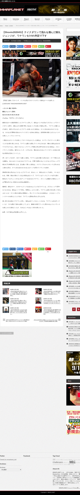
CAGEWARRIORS (57, 464)
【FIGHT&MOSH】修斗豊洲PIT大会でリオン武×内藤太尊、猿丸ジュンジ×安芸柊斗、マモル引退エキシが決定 (52, 311)
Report (6, 25)
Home (1, 25)
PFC (61, 459)
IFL (63, 464)
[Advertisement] (31, 228)
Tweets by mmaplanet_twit (8, 459)
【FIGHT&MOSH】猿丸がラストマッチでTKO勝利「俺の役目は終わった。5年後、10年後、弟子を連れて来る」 (19, 293)
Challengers (58, 462)
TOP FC (75, 459)
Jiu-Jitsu (78, 462)
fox (68, 462)
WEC (72, 461)
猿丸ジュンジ (28, 40)
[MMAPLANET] (12, 10)
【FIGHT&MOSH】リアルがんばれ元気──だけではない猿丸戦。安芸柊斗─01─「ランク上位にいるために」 (18, 311)
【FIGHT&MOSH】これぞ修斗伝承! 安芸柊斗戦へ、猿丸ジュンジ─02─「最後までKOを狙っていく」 (52, 293)
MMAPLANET (51, 492)
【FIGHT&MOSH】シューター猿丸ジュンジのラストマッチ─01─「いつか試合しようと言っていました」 (52, 302)
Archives (2, 467)
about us (66, 464)
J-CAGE (11, 25)
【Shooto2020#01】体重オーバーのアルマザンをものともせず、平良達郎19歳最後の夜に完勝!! (46, 320)
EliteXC (71, 459)
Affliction (65, 462)
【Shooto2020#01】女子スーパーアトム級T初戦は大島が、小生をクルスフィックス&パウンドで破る (17, 320)
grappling (58, 459)
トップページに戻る (7, 333)
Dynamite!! (65, 459)
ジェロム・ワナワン (37, 40)
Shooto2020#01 (46, 40)
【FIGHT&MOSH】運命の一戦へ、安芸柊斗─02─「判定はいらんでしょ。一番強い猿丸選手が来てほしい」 (18, 302)
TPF (54, 459)
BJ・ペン (71, 464)
